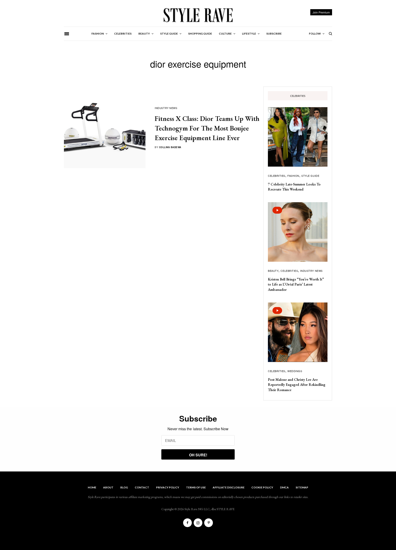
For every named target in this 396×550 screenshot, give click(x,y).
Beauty (273, 270)
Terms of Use (196, 487)
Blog (124, 487)
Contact (142, 487)
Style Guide (310, 175)
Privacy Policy (167, 487)
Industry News (166, 108)
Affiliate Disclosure (229, 487)
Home (92, 487)
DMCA (284, 487)
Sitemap (302, 487)
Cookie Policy (262, 487)
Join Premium (321, 12)
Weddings (294, 371)
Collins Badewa (170, 147)
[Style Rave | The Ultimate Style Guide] (198, 15)
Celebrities (276, 175)
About (108, 487)
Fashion (293, 175)
